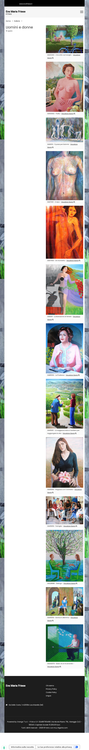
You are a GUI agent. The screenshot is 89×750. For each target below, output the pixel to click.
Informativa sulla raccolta (22, 747)
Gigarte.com (62, 728)
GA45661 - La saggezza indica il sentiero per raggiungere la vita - (63, 431)
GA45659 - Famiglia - (61, 526)
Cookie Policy (51, 692)
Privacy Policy (51, 689)
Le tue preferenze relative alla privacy (55, 747)
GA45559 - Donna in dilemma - (62, 619)
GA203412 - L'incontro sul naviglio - (63, 56)
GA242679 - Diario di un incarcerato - (60, 665)
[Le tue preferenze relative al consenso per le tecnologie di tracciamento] (4, 748)
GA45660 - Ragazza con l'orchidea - (64, 490)
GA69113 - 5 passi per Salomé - (62, 145)
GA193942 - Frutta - (60, 114)
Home (8, 21)
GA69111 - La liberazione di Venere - (63, 318)
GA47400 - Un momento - (63, 261)
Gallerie (17, 21)
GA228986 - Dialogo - (61, 583)
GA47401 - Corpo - (60, 202)
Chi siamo (50, 685)
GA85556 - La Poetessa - (62, 375)
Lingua (48, 696)
